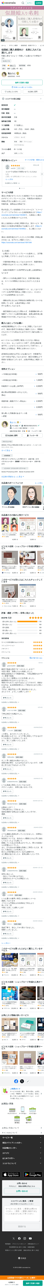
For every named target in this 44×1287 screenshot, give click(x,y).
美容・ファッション (26, 141)
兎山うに (13, 422)
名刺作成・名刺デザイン (29, 45)
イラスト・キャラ (19, 137)
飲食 (15, 141)
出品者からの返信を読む (9, 702)
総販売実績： (14, 76)
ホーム (3, 45)
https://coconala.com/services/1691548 (16, 242)
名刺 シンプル (18, 153)
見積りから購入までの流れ (23, 87)
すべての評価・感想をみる (34, 160)
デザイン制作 (13, 45)
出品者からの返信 (11, 183)
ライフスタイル (19, 145)
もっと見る (9, 179)
